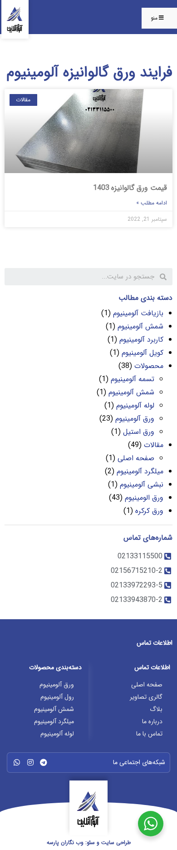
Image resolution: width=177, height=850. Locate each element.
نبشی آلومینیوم (141, 484)
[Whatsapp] (17, 762)
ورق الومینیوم (144, 497)
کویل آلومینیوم (142, 352)
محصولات (148, 366)
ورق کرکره (149, 511)
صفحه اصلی (136, 458)
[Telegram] (44, 762)
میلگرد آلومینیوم (140, 471)
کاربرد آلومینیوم (141, 339)
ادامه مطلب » (151, 203)
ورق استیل (138, 431)
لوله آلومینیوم (135, 405)
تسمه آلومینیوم (132, 379)
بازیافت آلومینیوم (138, 313)
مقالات (153, 445)
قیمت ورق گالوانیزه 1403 (130, 188)
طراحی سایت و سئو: (89, 842)
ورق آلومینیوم (134, 418)
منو (154, 18)
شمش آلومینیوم (140, 326)
